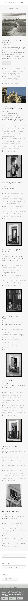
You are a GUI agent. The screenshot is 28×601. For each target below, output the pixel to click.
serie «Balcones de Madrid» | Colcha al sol (12, 183)
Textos (19, 74)
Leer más (6, 63)
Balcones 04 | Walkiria (10, 446)
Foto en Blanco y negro (10, 79)
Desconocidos (14, 397)
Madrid (12, 131)
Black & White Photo (17, 69)
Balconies (20, 194)
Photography (11, 74)
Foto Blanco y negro (9, 71)
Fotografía (20, 71)
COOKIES (11, 587)
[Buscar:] (14, 555)
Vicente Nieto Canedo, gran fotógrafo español (11, 41)
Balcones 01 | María (8, 381)
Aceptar (5, 598)
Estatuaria (21, 128)
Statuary (11, 136)
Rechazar (12, 598)
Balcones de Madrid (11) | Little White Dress (12, 251)
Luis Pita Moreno (10, 2)
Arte (8, 69)
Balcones (13, 194)
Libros (4, 74)
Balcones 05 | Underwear (11, 511)
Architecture (8, 126)
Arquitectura (17, 126)
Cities (7, 128)
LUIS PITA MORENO (6, 586)
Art (5, 69)
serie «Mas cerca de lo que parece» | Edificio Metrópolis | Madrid (14, 108)
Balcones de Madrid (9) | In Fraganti (11, 317)
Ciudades (13, 128)
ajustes (6, 595)
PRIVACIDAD (5, 587)
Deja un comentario (11, 84)
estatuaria (5, 144)
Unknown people (19, 413)
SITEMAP (15, 587)
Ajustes (19, 598)
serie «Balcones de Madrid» (11, 204)
